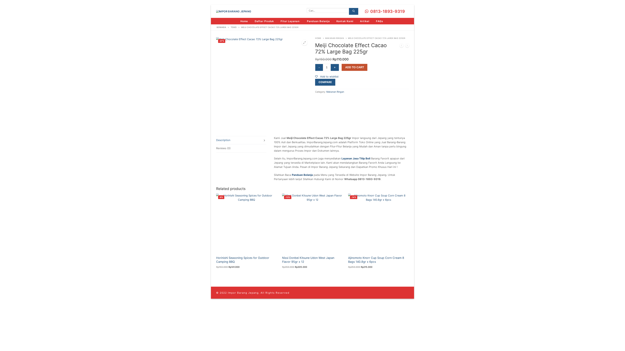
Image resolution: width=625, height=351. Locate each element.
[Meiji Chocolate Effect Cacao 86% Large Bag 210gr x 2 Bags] (407, 46)
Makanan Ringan (334, 38)
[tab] (241, 140)
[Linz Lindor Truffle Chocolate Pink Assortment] (401, 46)
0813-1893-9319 (387, 11)
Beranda (221, 27)
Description (223, 140)
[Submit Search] (353, 11)
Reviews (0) (223, 148)
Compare (325, 82)
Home (318, 38)
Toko (234, 27)
